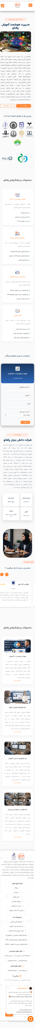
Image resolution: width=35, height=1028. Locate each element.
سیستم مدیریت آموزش (16, 926)
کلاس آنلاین (18, 315)
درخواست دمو (23, 106)
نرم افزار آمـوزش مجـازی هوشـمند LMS (16, 940)
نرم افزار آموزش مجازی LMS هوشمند (19, 252)
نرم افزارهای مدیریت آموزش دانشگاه (19, 290)
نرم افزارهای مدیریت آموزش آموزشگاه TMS (18, 295)
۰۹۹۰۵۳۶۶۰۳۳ (12, 971)
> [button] (6, 574)
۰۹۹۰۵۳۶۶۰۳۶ (12, 961)
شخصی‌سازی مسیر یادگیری (22, 217)
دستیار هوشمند (24, 213)
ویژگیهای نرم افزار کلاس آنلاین (21, 333)
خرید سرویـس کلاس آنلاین (16, 931)
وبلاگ (16, 888)
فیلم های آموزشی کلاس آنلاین (21, 338)
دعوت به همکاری (16, 906)
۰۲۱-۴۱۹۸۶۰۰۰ (23, 971)
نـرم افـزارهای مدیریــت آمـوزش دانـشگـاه (16, 944)
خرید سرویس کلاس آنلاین (22, 329)
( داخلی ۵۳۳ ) (9, 956)
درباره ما (16, 892)
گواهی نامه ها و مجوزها (16, 910)
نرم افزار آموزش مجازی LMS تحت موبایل (19, 256)
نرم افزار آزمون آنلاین (23, 260)
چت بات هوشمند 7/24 (23, 221)
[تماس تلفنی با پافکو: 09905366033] (2, 5)
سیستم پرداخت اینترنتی (22, 299)
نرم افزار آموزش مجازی (17, 238)
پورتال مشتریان (16, 901)
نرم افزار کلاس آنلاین (16, 922)
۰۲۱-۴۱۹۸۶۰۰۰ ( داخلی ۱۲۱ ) (22, 956)
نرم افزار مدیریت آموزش (17, 277)
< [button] (1, 574)
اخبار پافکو (16, 897)
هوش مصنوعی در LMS (17, 199)
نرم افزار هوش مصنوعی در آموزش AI (16, 935)
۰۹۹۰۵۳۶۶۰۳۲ (22, 961)
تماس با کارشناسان (7, 106)
